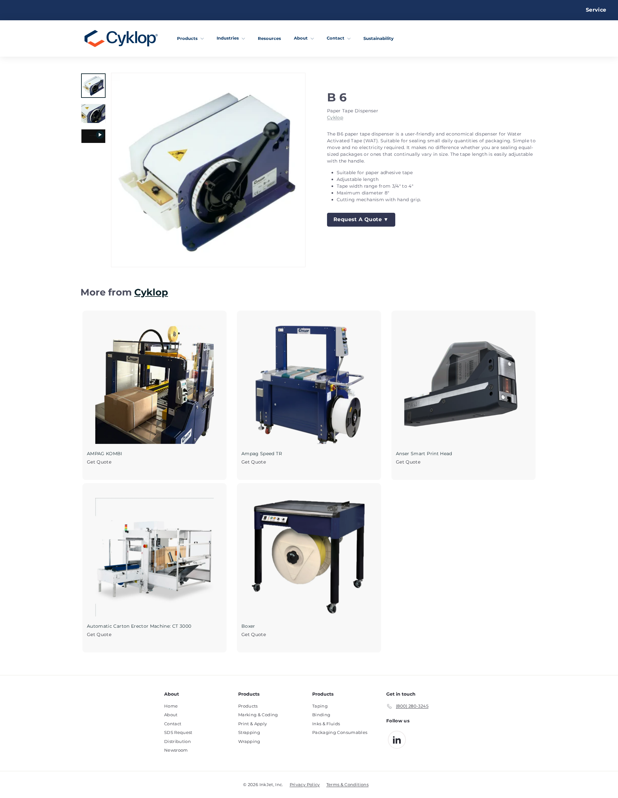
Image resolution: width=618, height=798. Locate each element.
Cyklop (335, 117)
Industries (228, 38)
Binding (321, 714)
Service (596, 10)
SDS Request (178, 732)
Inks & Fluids (326, 723)
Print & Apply (252, 723)
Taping (320, 706)
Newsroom (176, 750)
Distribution (177, 741)
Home (171, 706)
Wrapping (249, 741)
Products (188, 38)
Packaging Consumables (339, 732)
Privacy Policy (305, 784)
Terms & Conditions (347, 784)
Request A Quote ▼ (361, 219)
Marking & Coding (258, 714)
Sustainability (378, 38)
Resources (269, 38)
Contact (336, 38)
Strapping (249, 732)
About (301, 38)
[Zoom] (208, 170)
